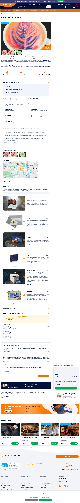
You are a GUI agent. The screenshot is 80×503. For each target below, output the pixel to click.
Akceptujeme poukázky (5, 485)
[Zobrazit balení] (59, 397)
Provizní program (43, 478)
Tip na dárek (23, 485)
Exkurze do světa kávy (7, 437)
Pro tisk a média (43, 487)
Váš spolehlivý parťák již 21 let (45, 74)
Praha (2, 397)
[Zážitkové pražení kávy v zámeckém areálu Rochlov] (30, 429)
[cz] (77, 4)
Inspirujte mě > (61, 1)
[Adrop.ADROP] (1, 13)
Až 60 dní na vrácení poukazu (7, 74)
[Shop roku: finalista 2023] (66, 469)
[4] (14, 266)
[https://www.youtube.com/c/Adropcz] (65, 486)
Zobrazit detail (15, 443)
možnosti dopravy (73, 397)
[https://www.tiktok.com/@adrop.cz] (67, 486)
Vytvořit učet (67, 456)
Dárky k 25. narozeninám (16, 392)
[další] (24, 203)
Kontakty (72, 4)
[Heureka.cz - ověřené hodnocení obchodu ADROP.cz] (10, 469)
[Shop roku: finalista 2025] (70, 465)
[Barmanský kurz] (50, 429)
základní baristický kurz (11, 56)
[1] (14, 203)
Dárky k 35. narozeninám (24, 392)
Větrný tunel (41, 447)
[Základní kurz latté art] (26, 36)
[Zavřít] (78, 1)
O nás (22, 478)
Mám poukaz (60, 4)
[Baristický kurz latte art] (4, 52)
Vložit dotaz (43, 375)
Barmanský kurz (45, 437)
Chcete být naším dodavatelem (46, 483)
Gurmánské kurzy (20, 393)
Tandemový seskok (10, 447)
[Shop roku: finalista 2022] (75, 469)
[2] (13, 229)
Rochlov (27, 440)
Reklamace (3, 487)
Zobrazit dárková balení (67, 396)
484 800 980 (64, 479)
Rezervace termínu (4, 483)
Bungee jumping (29, 447)
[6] (16, 266)
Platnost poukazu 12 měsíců (21, 74)
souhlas (33, 496)
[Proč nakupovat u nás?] (7, 72)
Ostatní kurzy (25, 393)
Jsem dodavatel (43, 485)
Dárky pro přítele (10, 393)
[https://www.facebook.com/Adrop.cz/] (60, 486)
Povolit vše (46, 500)
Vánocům (38, 65)
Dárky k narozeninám (41, 392)
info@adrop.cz (64, 481)
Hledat (48, 6)
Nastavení (31, 500)
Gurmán (15, 393)
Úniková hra (35, 447)
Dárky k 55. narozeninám (33, 392)
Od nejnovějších (7, 324)
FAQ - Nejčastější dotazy (5, 481)
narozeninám (32, 65)
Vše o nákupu (67, 4)
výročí (44, 65)
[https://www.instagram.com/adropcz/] (62, 486)
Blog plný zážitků (24, 489)
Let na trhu (33, 74)
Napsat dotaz (45, 386)
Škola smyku (47, 447)
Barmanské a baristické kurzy (6, 392)
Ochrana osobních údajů (25, 483)
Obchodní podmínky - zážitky (6, 489)
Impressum (42, 489)
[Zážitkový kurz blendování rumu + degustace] (69, 429)
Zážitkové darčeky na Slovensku (27, 487)
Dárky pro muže (3, 393)
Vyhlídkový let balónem (20, 447)
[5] (15, 266)
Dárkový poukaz (54, 447)
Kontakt (22, 481)
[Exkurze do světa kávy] (10, 429)
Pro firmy (41, 481)
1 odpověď (6, 353)
